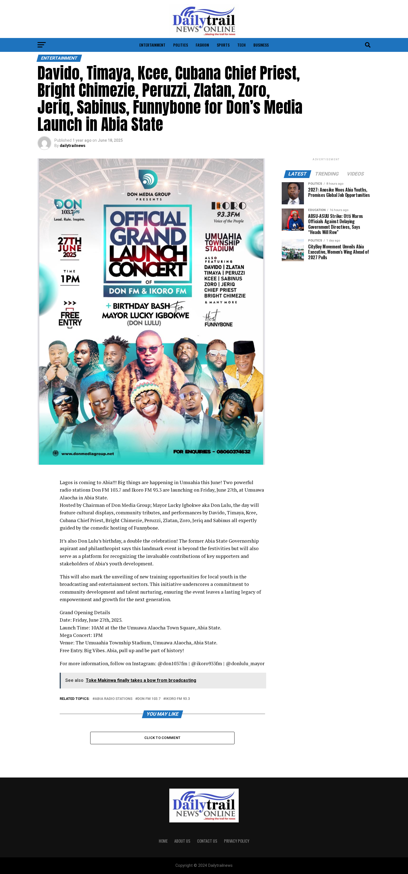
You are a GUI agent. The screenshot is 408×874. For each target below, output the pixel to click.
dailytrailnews (72, 145)
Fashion (202, 45)
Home (163, 841)
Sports (223, 45)
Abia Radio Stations (113, 699)
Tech (241, 45)
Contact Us (207, 841)
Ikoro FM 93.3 (177, 699)
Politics (180, 45)
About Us (182, 841)
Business (261, 45)
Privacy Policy (236, 841)
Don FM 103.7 (148, 699)
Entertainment (152, 45)
